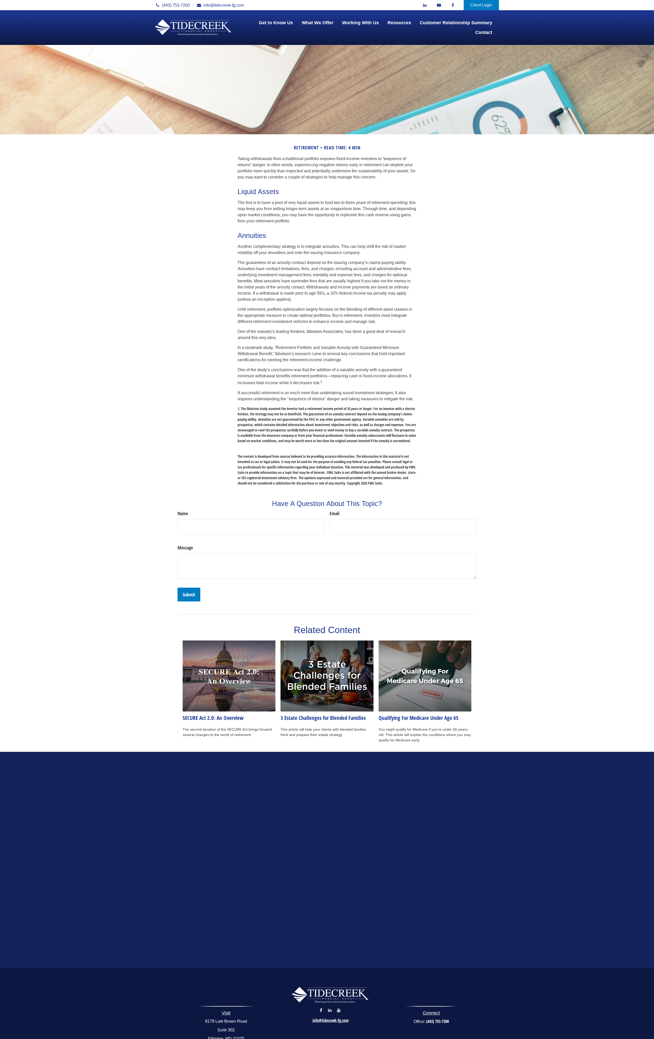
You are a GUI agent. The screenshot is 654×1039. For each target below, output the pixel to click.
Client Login (481, 5)
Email (334, 513)
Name (183, 513)
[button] (276, 23)
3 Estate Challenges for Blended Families (323, 717)
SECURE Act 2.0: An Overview (213, 717)
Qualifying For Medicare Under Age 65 (419, 717)
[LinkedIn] (424, 5)
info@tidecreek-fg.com (223, 5)
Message (185, 548)
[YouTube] (439, 5)
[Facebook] (453, 5)
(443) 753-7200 (176, 5)
